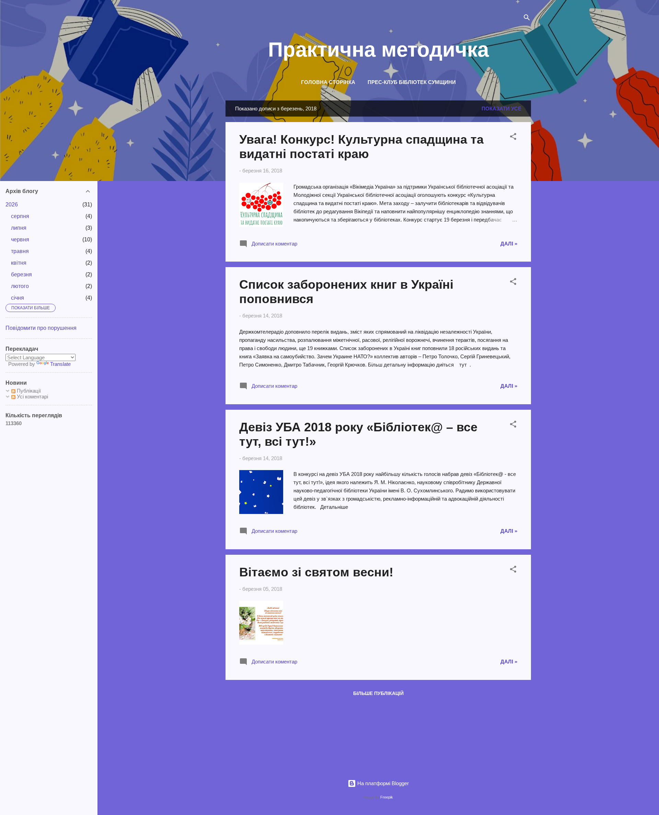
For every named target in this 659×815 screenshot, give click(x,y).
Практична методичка (378, 49)
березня (21, 274)
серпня (20, 216)
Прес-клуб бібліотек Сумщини (412, 82)
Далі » (508, 244)
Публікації (28, 391)
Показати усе (501, 108)
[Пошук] (527, 18)
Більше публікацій (378, 693)
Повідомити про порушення (41, 328)
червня (20, 239)
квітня (18, 263)
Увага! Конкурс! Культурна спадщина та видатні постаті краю (361, 146)
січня (17, 298)
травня (20, 251)
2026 (11, 204)
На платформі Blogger (382, 783)
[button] (513, 137)
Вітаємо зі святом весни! (316, 572)
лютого (20, 286)
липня (18, 228)
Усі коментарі (31, 396)
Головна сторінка (328, 82)
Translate (60, 364)
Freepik (386, 797)
